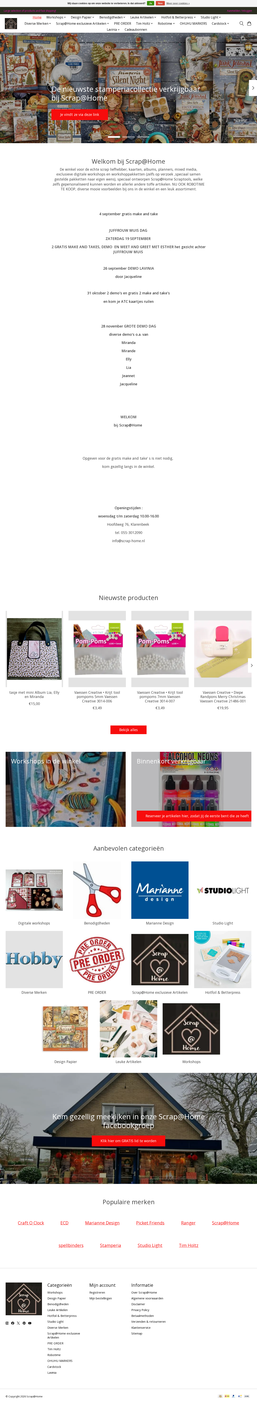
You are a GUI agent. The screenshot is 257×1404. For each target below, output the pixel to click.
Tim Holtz (54, 1349)
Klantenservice (141, 1327)
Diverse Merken (34, 992)
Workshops (191, 1061)
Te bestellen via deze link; (127, 114)
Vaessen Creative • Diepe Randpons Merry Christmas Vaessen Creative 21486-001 (223, 696)
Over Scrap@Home (144, 1292)
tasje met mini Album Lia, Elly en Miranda (34, 694)
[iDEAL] (226, 1397)
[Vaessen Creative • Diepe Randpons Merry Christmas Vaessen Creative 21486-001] (223, 649)
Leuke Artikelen (128, 1061)
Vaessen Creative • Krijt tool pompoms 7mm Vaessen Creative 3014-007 (160, 696)
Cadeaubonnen (136, 30)
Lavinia (51, 1372)
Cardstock (54, 1367)
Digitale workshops (34, 923)
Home (37, 17)
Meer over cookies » (178, 3)
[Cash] (220, 1397)
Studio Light (223, 923)
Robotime (54, 1355)
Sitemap (136, 1333)
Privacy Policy (140, 1310)
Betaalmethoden (142, 1316)
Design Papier (65, 1061)
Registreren (97, 1292)
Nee (160, 3)
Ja (150, 3)
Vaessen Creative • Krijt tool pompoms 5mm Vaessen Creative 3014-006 (97, 696)
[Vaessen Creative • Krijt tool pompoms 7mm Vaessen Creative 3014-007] (160, 649)
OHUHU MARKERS (193, 23)
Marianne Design (160, 923)
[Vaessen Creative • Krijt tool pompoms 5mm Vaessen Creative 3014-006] (97, 649)
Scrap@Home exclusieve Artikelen (160, 992)
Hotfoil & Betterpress (222, 992)
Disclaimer (138, 1304)
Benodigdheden (97, 923)
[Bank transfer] (246, 1397)
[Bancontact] (240, 1397)
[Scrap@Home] (11, 23)
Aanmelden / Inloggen (239, 10)
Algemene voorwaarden (147, 1298)
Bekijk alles (128, 729)
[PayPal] (233, 1397)
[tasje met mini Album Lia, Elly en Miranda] (34, 649)
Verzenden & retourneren (148, 1321)
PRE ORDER (122, 23)
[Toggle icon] (241, 23)
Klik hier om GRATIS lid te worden (128, 1140)
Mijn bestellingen (100, 1298)
